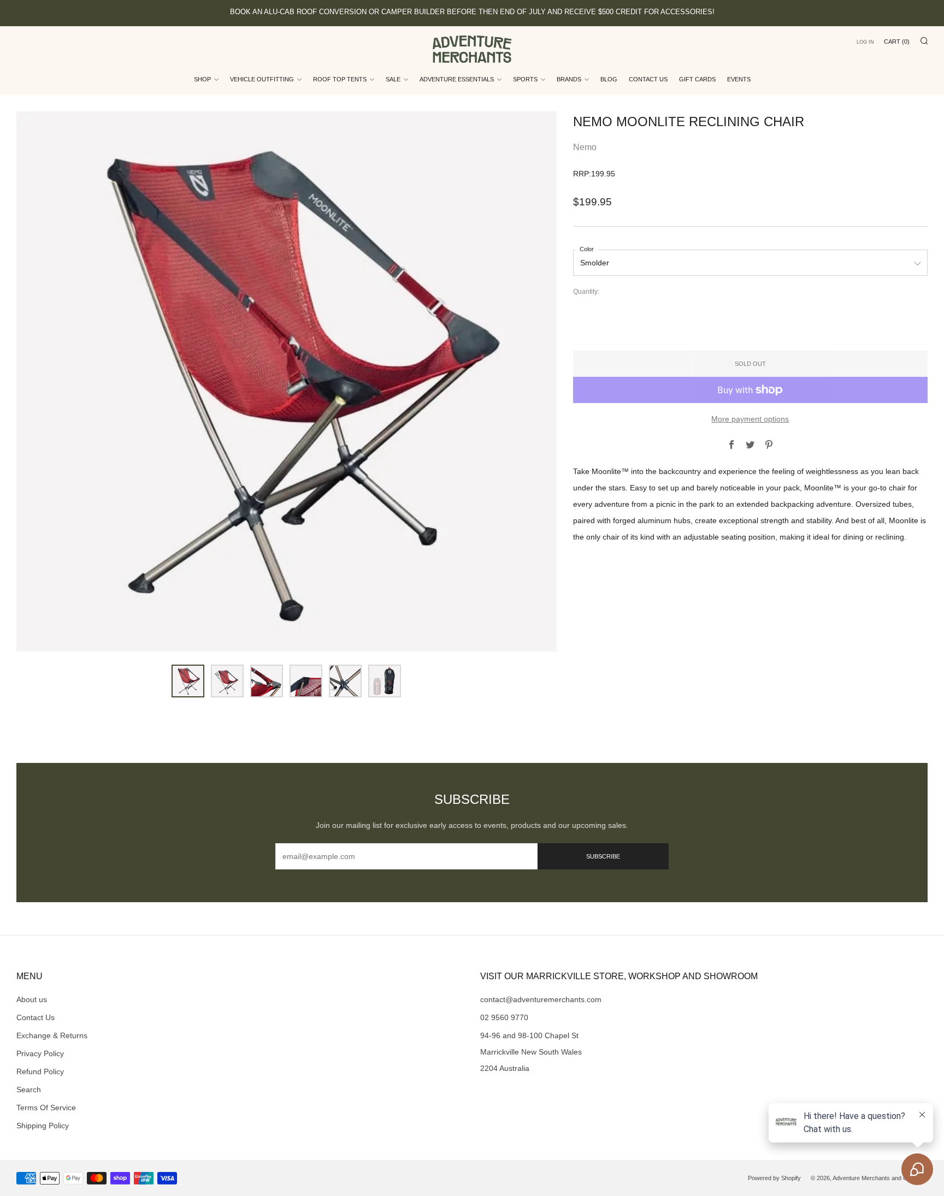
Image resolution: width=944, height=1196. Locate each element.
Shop (202, 79)
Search (28, 1089)
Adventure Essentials (457, 79)
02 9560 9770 (504, 1017)
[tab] (188, 681)
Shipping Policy (42, 1125)
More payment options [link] (750, 419)
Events (739, 79)
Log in (865, 42)
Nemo (585, 147)
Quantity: (586, 292)
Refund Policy (40, 1071)
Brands (569, 79)
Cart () (897, 41)
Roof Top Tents (340, 79)
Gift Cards (697, 79)
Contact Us (648, 79)
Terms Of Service (46, 1107)
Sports (525, 79)
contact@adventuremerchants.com (540, 999)
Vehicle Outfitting (262, 79)
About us (31, 999)
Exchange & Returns (51, 1035)
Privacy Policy (40, 1053)
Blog (608, 79)
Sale (393, 79)
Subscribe (603, 856)
